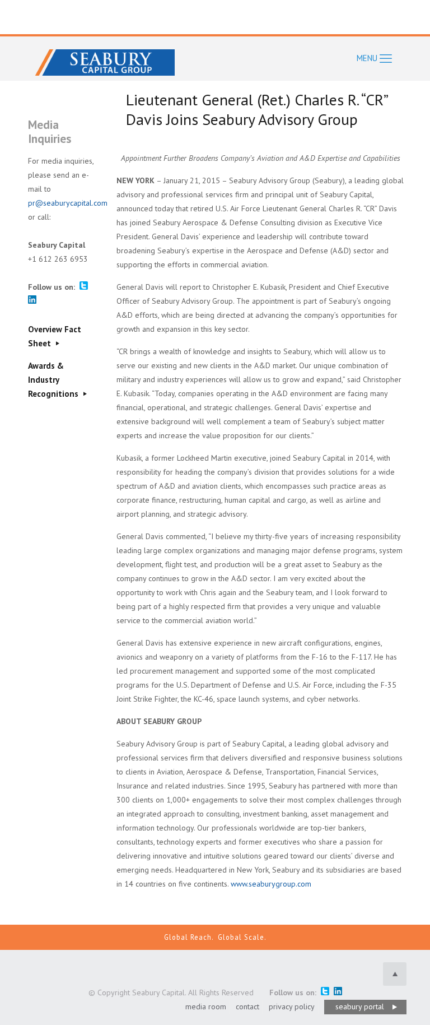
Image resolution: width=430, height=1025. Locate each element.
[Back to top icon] (394, 974)
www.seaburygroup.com (271, 884)
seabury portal (359, 1006)
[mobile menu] (374, 58)
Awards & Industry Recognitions (54, 379)
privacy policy (292, 1006)
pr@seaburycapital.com (68, 203)
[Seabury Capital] (105, 58)
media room (205, 1006)
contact (247, 1006)
